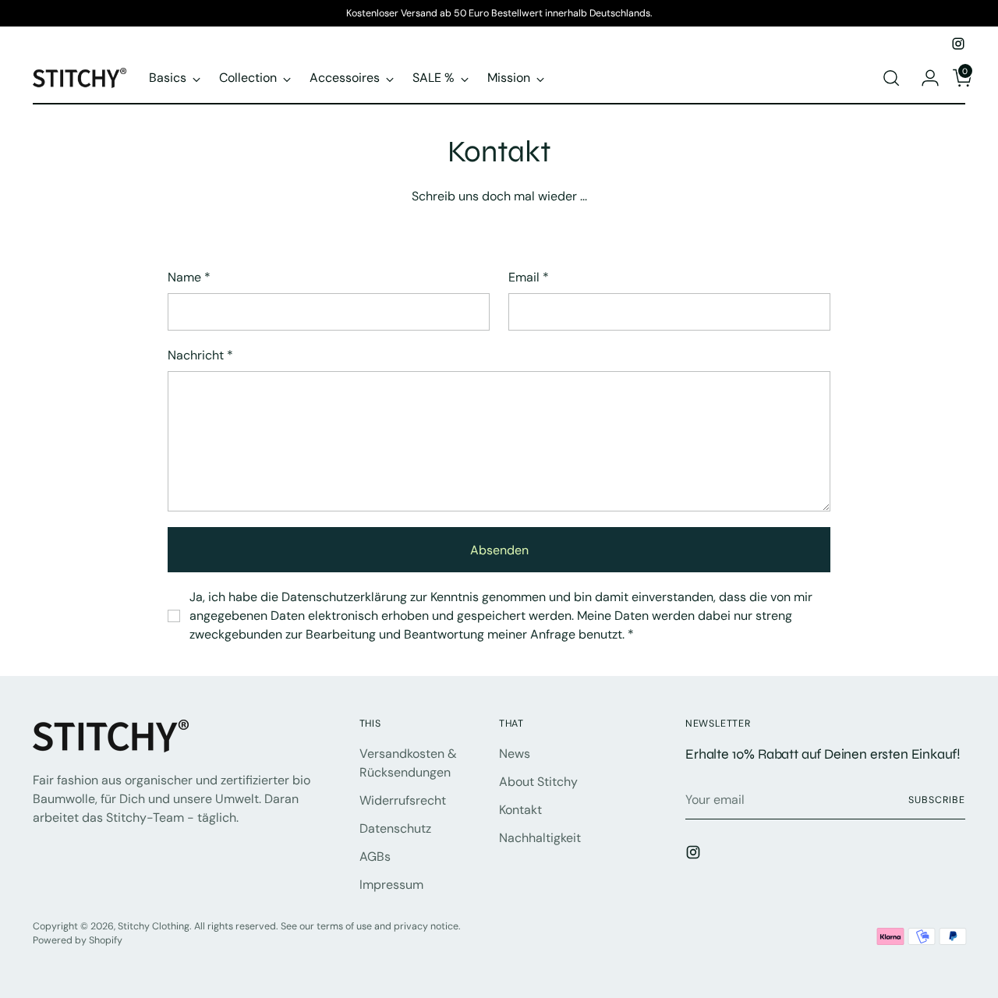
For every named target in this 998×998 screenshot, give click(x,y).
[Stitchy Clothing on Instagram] (958, 44)
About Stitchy (538, 781)
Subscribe (936, 800)
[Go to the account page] (924, 78)
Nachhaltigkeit (540, 838)
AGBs (375, 856)
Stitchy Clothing (153, 926)
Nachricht (200, 355)
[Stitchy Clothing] (79, 77)
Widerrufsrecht (402, 800)
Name (189, 277)
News (514, 753)
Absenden (499, 550)
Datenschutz (395, 828)
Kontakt (520, 810)
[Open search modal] (891, 78)
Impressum (391, 884)
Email (528, 277)
